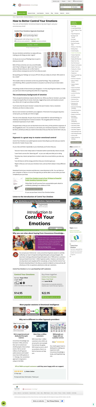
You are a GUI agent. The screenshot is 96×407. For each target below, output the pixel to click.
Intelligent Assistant (69, 9)
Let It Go (73, 95)
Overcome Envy (74, 99)
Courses (47, 13)
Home (15, 13)
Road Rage (73, 26)
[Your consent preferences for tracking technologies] (93, 404)
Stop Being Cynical (75, 123)
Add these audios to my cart (52, 297)
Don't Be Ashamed (75, 63)
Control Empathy (75, 50)
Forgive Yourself (74, 71)
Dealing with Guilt (75, 57)
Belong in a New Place (76, 46)
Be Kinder (73, 39)
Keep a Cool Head (47, 279)
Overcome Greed (75, 101)
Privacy (59, 392)
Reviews (56, 13)
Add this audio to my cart (23, 297)
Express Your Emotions (76, 65)
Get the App (74, 392)
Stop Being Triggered (75, 129)
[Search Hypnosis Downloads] (81, 7)
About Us (62, 13)
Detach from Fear (75, 61)
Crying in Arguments (75, 54)
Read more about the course (34, 189)
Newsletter (69, 392)
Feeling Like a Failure (76, 69)
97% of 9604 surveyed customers (26, 366)
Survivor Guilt (74, 135)
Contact (55, 392)
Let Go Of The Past (75, 93)
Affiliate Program (47, 392)
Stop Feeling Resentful (76, 133)
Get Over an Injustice (76, 78)
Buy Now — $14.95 (32, 44)
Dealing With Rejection (76, 59)
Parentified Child (74, 112)
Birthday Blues (74, 48)
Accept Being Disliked (76, 28)
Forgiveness (74, 73)
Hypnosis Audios (21, 13)
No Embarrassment (75, 97)
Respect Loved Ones (75, 114)
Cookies (63, 392)
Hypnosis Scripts (31, 13)
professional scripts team (21, 329)
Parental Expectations (76, 110)
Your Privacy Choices (53, 401)
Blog (52, 13)
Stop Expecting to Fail (76, 131)
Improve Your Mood (75, 87)
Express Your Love (75, 67)
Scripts (38, 392)
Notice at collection (38, 401)
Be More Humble (75, 41)
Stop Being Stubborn (75, 127)
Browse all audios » (75, 142)
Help (52, 392)
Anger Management (75, 33)
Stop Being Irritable (75, 125)
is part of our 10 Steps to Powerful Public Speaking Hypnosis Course (43, 179)
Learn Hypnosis (40, 13)
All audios (75, 7)
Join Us (67, 13)
